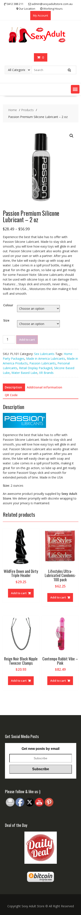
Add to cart (27, 339)
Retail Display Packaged (35, 368)
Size (6, 320)
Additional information (44, 387)
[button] (75, 89)
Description (13, 387)
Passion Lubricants (42, 363)
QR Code (11, 395)
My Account (40, 15)
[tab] (13, 387)
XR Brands (46, 373)
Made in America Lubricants (45, 358)
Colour (8, 305)
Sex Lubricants (44, 354)
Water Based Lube (24, 373)
